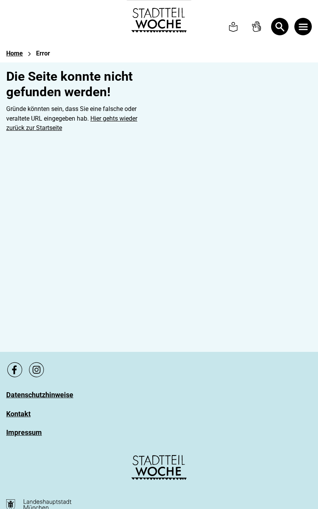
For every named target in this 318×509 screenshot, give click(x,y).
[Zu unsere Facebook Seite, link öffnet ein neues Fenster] (14, 369)
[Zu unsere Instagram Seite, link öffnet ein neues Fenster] (36, 369)
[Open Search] (280, 26)
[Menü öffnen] (303, 26)
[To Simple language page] (233, 26)
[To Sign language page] (256, 26)
